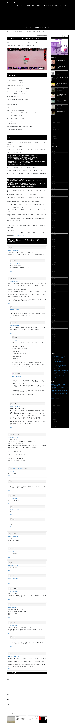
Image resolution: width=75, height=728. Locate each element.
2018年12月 (54, 331)
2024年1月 (54, 206)
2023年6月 (54, 218)
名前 (8, 694)
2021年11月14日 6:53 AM (13, 437)
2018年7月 (54, 343)
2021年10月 (54, 264)
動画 (52, 131)
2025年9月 (54, 165)
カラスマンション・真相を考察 (61, 100)
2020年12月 (54, 287)
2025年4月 (54, 176)
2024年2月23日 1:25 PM (14, 639)
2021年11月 (54, 262)
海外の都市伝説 (54, 138)
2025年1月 (54, 183)
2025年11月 (54, 160)
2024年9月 (54, 190)
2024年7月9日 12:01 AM (16, 340)
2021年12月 (54, 260)
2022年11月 (54, 234)
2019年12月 (54, 313)
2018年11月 (54, 334)
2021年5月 (54, 276)
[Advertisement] (37, 16)
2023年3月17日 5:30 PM (13, 591)
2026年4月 (54, 153)
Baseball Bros (56, 385)
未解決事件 (54, 136)
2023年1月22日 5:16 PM (13, 578)
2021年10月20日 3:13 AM (13, 281)
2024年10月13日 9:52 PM (15, 406)
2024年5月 (54, 197)
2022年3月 (54, 253)
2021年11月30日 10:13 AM (15, 263)
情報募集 (53, 134)
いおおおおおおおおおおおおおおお (18, 468)
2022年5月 (54, 248)
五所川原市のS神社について (61, 111)
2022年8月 (54, 241)
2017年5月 (54, 350)
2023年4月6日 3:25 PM (12, 607)
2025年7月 (54, 169)
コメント (9, 679)
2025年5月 (54, 174)
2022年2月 (54, 255)
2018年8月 (54, 341)
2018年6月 (54, 345)
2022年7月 (54, 243)
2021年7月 (54, 271)
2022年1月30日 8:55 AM (13, 471)
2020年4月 (54, 306)
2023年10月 (54, 213)
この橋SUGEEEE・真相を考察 (61, 88)
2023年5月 (54, 220)
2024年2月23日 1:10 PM (14, 325)
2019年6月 (54, 322)
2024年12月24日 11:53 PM (13, 656)
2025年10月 (54, 162)
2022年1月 (54, 257)
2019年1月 (54, 329)
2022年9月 (54, 239)
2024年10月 (54, 188)
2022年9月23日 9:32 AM (13, 536)
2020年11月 (54, 290)
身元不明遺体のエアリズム (60, 60)
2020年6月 (54, 301)
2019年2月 (54, 327)
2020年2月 (54, 308)
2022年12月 (54, 232)
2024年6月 (54, 195)
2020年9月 (54, 294)
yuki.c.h (12, 604)
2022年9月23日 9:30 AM (13, 498)
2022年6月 (54, 246)
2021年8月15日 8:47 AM (13, 250)
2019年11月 (54, 315)
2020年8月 (54, 297)
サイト (8, 704)
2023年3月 (54, 225)
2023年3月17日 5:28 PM (14, 309)
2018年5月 (54, 348)
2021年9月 (54, 267)
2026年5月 (54, 151)
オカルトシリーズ (24, 235)
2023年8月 (54, 216)
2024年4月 (54, 199)
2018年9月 (54, 338)
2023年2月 (54, 227)
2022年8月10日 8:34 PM (13, 483)
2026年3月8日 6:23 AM (14, 522)
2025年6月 (54, 172)
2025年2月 (54, 181)
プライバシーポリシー (55, 129)
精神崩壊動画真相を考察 (58, 361)
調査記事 (53, 424)
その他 (53, 120)
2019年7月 (54, 320)
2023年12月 (54, 209)
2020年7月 (54, 299)
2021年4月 (54, 278)
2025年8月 (54, 167)
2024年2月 (54, 204)
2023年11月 (54, 211)
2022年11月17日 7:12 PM (13, 565)
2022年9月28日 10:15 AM (13, 551)
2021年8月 (54, 269)
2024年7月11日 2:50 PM (16, 376)
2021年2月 (54, 283)
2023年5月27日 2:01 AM (13, 625)
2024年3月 (54, 202)
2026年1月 (54, 158)
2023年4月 (54, 223)
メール (8, 699)
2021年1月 (54, 285)
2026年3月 (54, 155)
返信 (9, 257)
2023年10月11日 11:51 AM (15, 509)
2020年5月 (54, 304)
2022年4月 (54, 250)
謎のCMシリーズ (55, 143)
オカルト (53, 124)
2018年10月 (54, 336)
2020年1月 (54, 311)
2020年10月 (54, 292)
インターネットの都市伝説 (42, 35)
